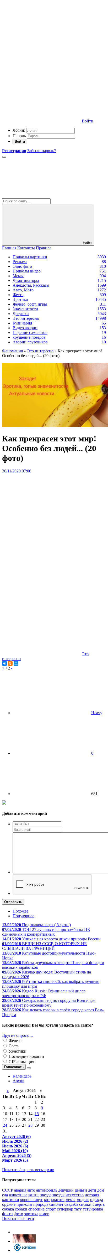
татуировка (93, 1209)
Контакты (26, 248)
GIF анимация (21, 1061)
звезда (45, 1195)
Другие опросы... (17, 1035)
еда (5, 1195)
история (92, 1195)
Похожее (20, 911)
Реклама (20, 261)
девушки (66, 1190)
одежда (96, 1199)
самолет (56, 1204)
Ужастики (17, 1051)
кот (47, 1199)
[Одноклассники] (10, 663)
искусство (75, 1195)
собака (8, 1209)
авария (20, 1190)
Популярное (23, 916)
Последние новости (26, 1056)
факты (7, 1214)
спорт (51, 1209)
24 (5, 1125)
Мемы (18, 276)
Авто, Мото (23, 290)
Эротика (20, 299)
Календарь (22, 1076)
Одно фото (22, 266)
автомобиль (46, 1190)
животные (18, 1195)
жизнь (33, 1195)
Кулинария (22, 323)
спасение (36, 1209)
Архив (18, 1081)
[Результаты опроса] (29, 1068)
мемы (70, 1199)
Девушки (21, 313)
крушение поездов (29, 337)
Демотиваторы (26, 280)
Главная (9, 248)
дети (92, 1190)
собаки (21, 1209)
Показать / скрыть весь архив (28, 1169)
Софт (13, 1046)
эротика (31, 1214)
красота (57, 1199)
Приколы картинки (30, 257)
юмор (44, 1214)
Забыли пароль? (41, 150)
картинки (10, 1199)
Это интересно (26, 318)
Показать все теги (18, 1218)
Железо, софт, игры (30, 304)
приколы (24, 1204)
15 (37, 1113)
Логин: (19, 130)
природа (40, 1204)
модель (83, 1199)
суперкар (65, 1209)
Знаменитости (25, 309)
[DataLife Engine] (41, 40)
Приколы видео (27, 271)
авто (31, 1190)
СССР (7, 1190)
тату (78, 1209)
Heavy (96, 712)
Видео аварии (25, 328)
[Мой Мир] (16, 663)
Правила (43, 248)
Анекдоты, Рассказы (31, 285)
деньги (81, 1190)
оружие (8, 1204)
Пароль (19, 135)
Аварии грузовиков (30, 342)
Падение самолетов (30, 332)
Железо (14, 1040)
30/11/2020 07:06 (16, 471)
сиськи (85, 1204)
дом (100, 1190)
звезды (58, 1195)
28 (30, 1125)
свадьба (71, 1204)
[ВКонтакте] (4, 663)
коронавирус (31, 1199)
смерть (99, 1204)
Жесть (18, 294)
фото (18, 1214)
